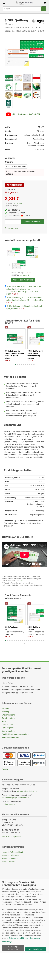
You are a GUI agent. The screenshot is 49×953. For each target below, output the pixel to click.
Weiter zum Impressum (11, 836)
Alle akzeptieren (35, 949)
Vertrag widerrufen (10, 737)
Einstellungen (7, 941)
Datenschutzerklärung (18, 938)
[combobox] (22, 8)
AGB (4, 721)
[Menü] (4, 3)
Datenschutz (7, 724)
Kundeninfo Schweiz (10, 858)
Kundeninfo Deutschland (12, 852)
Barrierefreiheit (8, 731)
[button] (15, 364)
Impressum (35, 938)
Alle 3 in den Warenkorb (23, 280)
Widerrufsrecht (8, 715)
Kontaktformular (9, 804)
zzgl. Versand (17, 203)
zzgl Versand (24, 275)
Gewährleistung (8, 718)
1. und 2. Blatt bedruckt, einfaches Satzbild (20, 172)
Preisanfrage (12, 228)
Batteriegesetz (8, 728)
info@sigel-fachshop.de (27, 791)
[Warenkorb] (45, 3)
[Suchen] (43, 8)
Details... (5, 769)
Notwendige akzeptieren (12, 947)
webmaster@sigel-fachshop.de (15, 798)
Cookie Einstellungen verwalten (15, 734)
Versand (5, 708)
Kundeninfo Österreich (11, 855)
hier (21, 581)
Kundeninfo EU (8, 862)
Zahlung (5, 711)
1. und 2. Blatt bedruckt (16, 166)
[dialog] (24, 916)
